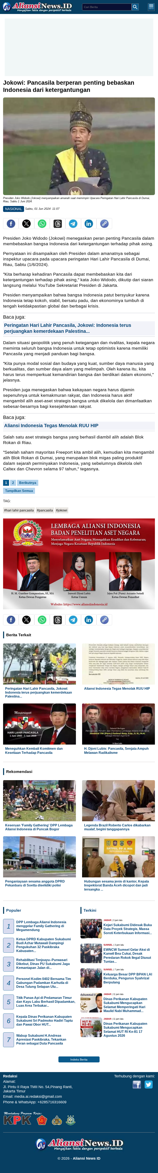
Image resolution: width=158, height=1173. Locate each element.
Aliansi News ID (86, 1158)
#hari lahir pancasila (19, 510)
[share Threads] (58, 227)
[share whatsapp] (42, 227)
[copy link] (104, 227)
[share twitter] (26, 227)
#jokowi (61, 510)
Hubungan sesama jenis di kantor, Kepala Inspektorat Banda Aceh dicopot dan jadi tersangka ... (116, 885)
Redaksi (10, 1076)
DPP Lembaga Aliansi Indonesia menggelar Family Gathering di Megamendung (41, 926)
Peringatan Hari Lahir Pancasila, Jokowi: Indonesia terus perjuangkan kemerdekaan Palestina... (38, 692)
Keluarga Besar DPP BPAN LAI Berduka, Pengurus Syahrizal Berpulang (127, 978)
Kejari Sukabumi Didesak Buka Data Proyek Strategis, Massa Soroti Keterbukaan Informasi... (127, 929)
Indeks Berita (78, 1059)
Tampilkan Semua (19, 491)
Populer (13, 910)
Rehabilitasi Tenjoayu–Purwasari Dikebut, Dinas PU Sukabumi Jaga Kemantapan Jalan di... (43, 963)
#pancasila (45, 510)
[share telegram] (73, 227)
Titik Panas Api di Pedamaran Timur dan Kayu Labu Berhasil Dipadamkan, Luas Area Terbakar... (45, 1001)
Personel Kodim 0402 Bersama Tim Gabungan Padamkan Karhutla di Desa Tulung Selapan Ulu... (43, 982)
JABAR (107, 920)
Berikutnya (27, 483)
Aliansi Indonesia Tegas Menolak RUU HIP (51, 425)
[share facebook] (11, 227)
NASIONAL (13, 209)
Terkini (90, 910)
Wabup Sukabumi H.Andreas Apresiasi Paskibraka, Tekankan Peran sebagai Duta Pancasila (41, 1039)
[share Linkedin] (89, 227)
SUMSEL (108, 945)
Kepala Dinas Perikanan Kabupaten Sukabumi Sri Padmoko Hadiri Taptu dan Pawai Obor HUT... (44, 1020)
